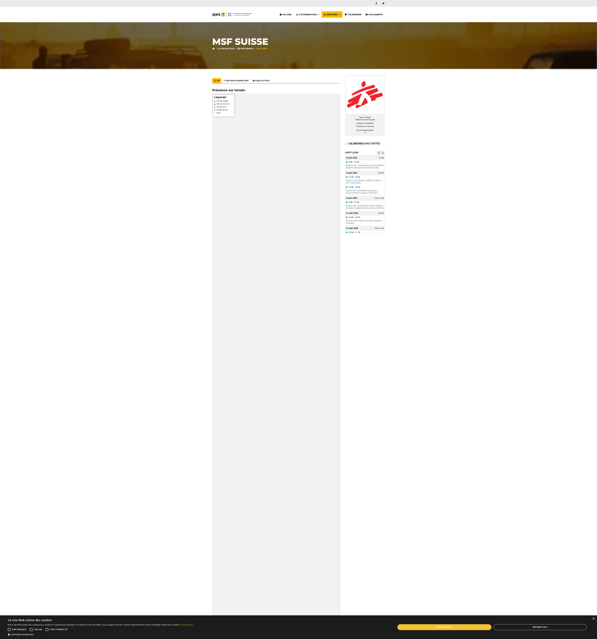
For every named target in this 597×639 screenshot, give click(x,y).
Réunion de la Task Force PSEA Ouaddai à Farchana (364, 221)
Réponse (332, 14)
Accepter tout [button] (444, 627)
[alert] (298, 627)
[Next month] (383, 153)
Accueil (287, 14)
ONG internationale (365, 119)
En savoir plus (186, 624)
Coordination (307, 14)
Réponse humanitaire (237, 80)
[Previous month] (379, 153)
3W (218, 80)
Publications (262, 80)
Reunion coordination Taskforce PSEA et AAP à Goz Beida (363, 181)
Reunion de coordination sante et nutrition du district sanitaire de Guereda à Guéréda (365, 206)
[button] (100, 635)
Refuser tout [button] (540, 627)
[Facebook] (376, 3)
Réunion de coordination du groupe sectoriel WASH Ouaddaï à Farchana (362, 191)
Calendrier (354, 14)
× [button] (593, 619)
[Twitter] (383, 3)
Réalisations (227, 48)
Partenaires (246, 48)
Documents (375, 14)
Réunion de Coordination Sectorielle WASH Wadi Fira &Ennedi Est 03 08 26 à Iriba (365, 166)
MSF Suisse (262, 48)
